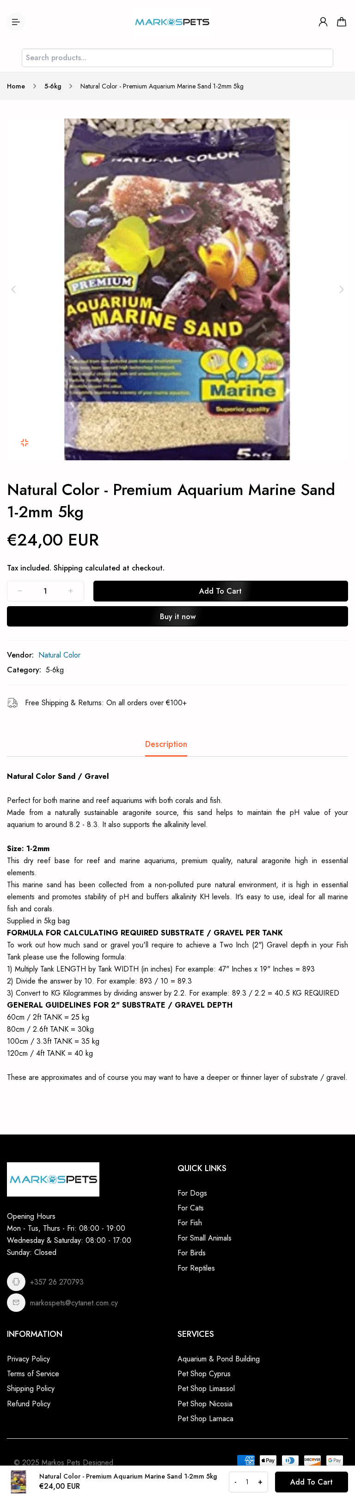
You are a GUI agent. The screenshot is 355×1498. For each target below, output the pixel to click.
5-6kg (52, 86)
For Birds (192, 1252)
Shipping (68, 568)
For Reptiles (196, 1268)
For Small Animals (205, 1238)
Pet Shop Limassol (206, 1388)
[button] (13, 289)
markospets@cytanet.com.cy (74, 1302)
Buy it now (178, 616)
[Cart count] (342, 21)
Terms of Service (33, 1373)
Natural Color (59, 655)
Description (166, 744)
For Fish (190, 1222)
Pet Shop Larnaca (205, 1418)
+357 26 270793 (57, 1282)
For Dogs (192, 1193)
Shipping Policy (31, 1388)
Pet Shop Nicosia (205, 1403)
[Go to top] (339, 1465)
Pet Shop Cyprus (204, 1373)
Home (16, 86)
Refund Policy (28, 1403)
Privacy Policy (28, 1359)
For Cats (191, 1208)
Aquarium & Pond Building (219, 1359)
